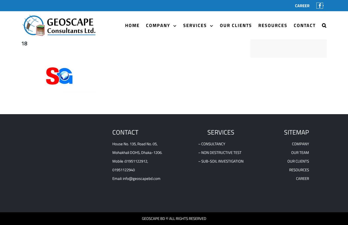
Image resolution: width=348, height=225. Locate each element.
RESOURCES (299, 170)
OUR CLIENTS (298, 161)
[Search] (324, 25)
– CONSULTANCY (211, 144)
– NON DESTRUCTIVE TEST (220, 152)
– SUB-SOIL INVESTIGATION (221, 161)
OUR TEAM (300, 152)
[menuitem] (302, 5)
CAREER (302, 178)
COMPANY (300, 144)
